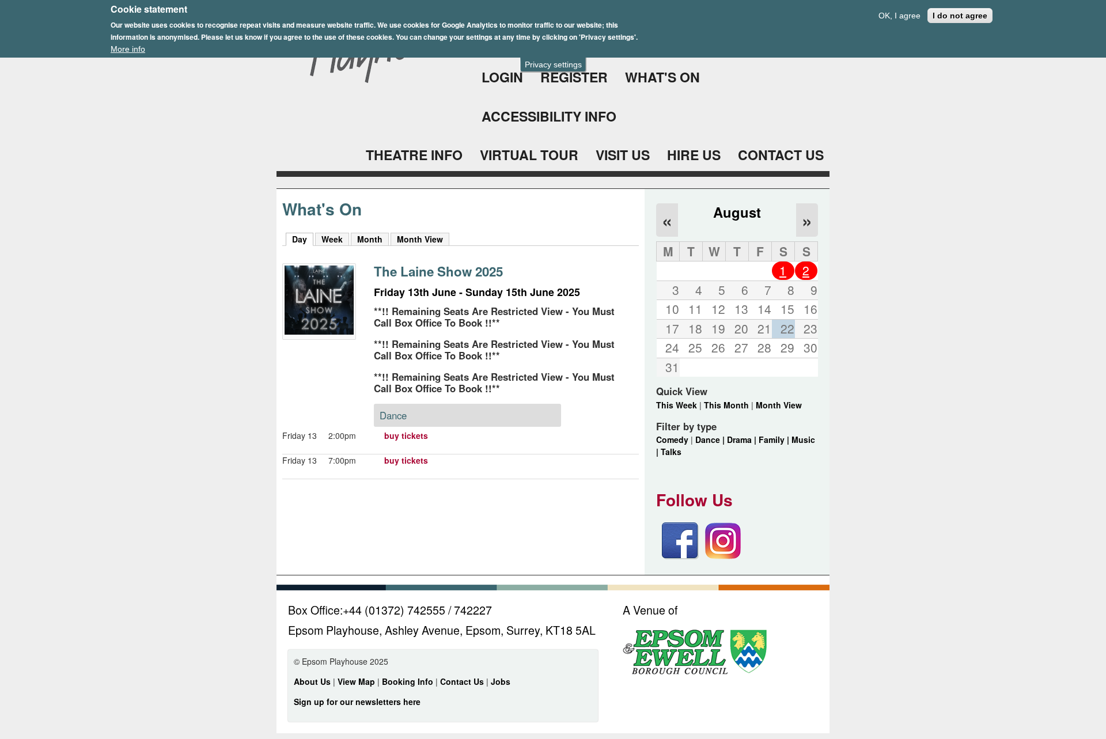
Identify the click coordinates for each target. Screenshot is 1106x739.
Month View (420, 239)
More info (128, 49)
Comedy (672, 439)
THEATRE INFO (414, 154)
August (737, 212)
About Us (312, 681)
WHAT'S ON (662, 76)
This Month (726, 405)
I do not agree (960, 15)
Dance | (711, 439)
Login (502, 76)
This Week (676, 405)
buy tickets (406, 435)
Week (332, 239)
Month (369, 239)
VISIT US (623, 154)
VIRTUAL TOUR (529, 154)
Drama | (743, 439)
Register (574, 76)
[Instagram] (722, 556)
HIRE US (694, 154)
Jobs (500, 681)
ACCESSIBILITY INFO (549, 116)
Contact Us (463, 681)
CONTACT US (781, 154)
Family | (775, 439)
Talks (671, 451)
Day (302, 239)
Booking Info (407, 681)
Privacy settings (553, 64)
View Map (357, 681)
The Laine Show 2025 (438, 271)
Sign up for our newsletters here (357, 701)
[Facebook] (680, 556)
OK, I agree (899, 15)
